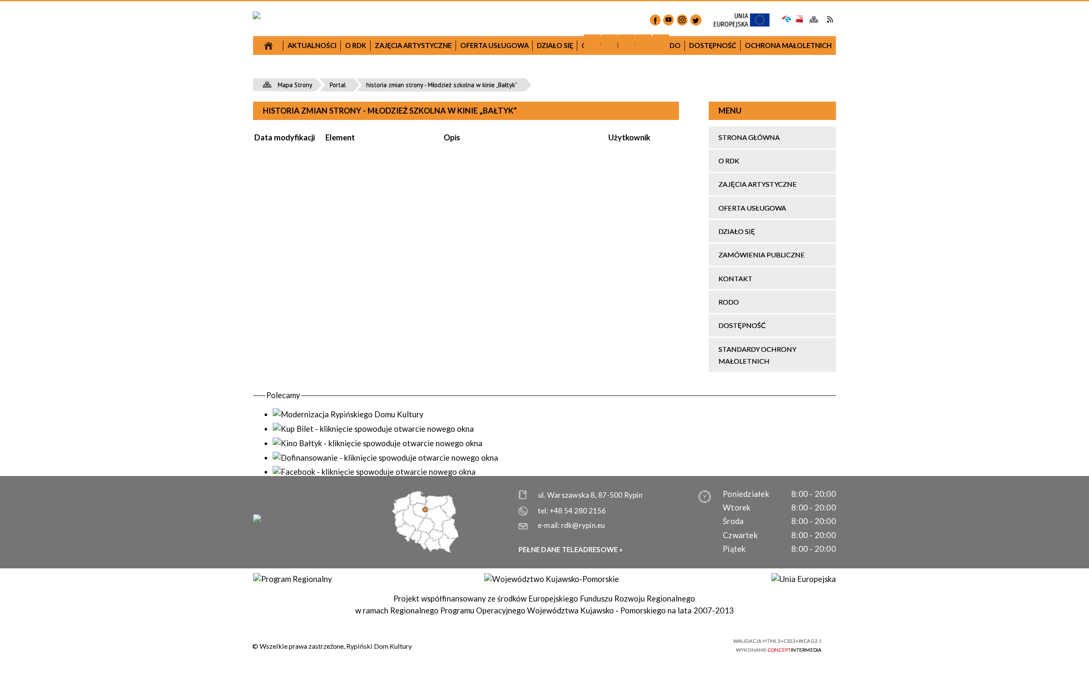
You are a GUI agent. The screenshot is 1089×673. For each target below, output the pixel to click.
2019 (613, 138)
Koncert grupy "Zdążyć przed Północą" (473, 380)
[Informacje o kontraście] (661, 42)
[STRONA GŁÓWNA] (268, 45)
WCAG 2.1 (705, 644)
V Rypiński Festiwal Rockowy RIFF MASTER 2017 (333, 376)
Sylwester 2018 (473, 247)
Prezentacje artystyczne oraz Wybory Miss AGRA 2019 (613, 391)
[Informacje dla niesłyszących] (643, 42)
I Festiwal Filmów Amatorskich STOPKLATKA (333, 301)
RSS (829, 19)
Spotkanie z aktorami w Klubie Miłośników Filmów (473, 304)
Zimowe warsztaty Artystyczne (613, 260)
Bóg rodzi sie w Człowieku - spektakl (613, 240)
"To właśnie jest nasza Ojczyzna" (473, 329)
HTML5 (659, 644)
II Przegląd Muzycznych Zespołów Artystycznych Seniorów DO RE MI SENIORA (333, 339)
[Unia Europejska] (803, 579)
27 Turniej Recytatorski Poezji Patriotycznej (333, 130)
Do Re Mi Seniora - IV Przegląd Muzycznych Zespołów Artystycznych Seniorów (613, 291)
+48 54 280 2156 (578, 510)
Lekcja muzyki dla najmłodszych (333, 187)
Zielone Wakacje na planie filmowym (333, 401)
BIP (798, 19)
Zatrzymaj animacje (592, 42)
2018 (473, 151)
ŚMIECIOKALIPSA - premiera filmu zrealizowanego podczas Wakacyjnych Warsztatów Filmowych (613, 353)
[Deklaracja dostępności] (626, 42)
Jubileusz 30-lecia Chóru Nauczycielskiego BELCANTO (333, 161)
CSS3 (674, 644)
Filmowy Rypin (333, 245)
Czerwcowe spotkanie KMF (333, 420)
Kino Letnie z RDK (613, 416)
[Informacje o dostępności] (609, 42)
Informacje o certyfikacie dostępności (553, 645)
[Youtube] (668, 19)
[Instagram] (682, 19)
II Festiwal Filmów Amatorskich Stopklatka (473, 405)
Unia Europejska (746, 20)
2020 (753, 256)
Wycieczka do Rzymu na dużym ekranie (333, 206)
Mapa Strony (814, 20)
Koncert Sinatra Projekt (613, 322)
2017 (333, 74)
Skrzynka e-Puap (786, 18)
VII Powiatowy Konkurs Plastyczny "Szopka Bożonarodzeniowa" (333, 99)
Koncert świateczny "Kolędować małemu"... (473, 273)
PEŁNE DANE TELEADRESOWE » (571, 549)
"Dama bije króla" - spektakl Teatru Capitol (333, 270)
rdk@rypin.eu (583, 525)
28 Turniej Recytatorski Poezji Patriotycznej (473, 355)
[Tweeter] (695, 19)
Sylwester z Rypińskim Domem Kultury (613, 221)
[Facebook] (655, 19)
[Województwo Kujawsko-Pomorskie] (551, 579)
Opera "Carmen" (333, 226)
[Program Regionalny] (292, 579)
